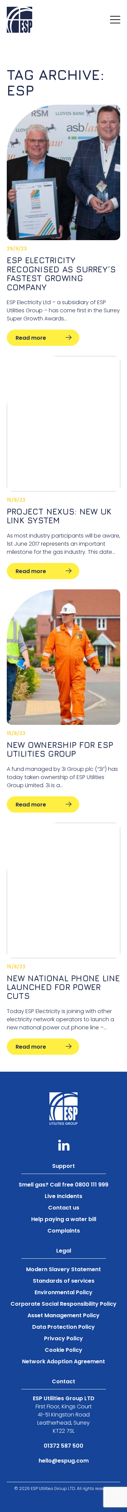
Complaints (63, 1231)
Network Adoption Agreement (63, 1361)
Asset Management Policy (63, 1315)
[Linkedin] (63, 1145)
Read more (31, 338)
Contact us (63, 1208)
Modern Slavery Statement (63, 1269)
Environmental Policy (63, 1292)
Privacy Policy (63, 1338)
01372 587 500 (63, 1446)
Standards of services (63, 1281)
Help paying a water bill (63, 1219)
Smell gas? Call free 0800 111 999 (63, 1185)
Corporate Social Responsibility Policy (63, 1304)
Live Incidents (63, 1196)
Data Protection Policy (63, 1327)
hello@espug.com (64, 1461)
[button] (115, 19)
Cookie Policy (63, 1350)
